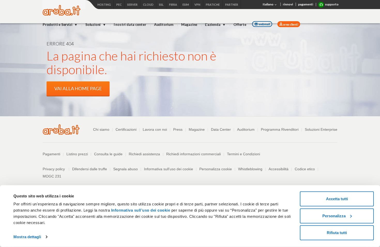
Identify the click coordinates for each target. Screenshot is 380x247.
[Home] (61, 14)
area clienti (290, 24)
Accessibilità (278, 169)
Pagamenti (51, 154)
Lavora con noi (155, 129)
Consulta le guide (108, 154)
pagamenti (305, 4)
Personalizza (334, 215)
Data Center (221, 129)
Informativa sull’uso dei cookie (140, 210)
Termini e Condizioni (243, 154)
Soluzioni (93, 24)
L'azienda (213, 24)
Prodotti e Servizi (58, 24)
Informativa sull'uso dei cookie (168, 169)
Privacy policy (56, 169)
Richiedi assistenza (144, 154)
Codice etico (305, 169)
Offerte (239, 24)
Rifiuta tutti (337, 232)
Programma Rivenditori (280, 129)
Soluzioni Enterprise (321, 129)
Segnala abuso (125, 169)
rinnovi (288, 4)
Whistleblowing (250, 169)
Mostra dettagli (27, 237)
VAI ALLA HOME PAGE (78, 88)
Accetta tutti (337, 199)
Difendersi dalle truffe (89, 169)
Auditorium (163, 24)
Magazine (189, 24)
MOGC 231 (52, 176)
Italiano (268, 4)
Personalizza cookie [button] (215, 169)
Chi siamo (101, 129)
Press (178, 129)
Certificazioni (126, 129)
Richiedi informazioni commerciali (193, 154)
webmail (264, 24)
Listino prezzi (77, 154)
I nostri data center (130, 24)
